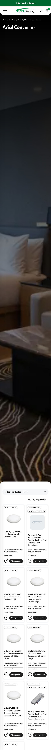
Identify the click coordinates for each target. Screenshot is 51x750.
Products (12, 20)
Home (4, 20)
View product (16, 561)
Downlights (22, 20)
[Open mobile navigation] (4, 10)
